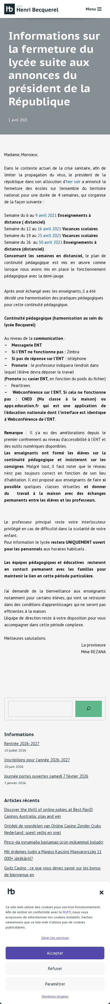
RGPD (67, 912)
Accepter (55, 953)
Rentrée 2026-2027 (21, 743)
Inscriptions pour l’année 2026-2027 (37, 759)
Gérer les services (55, 937)
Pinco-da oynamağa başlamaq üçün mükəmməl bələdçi (53, 842)
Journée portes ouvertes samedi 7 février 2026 (46, 776)
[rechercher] (88, 709)
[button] (101, 892)
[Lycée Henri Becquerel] (32, 9)
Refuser (55, 968)
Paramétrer (55, 984)
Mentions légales (55, 996)
